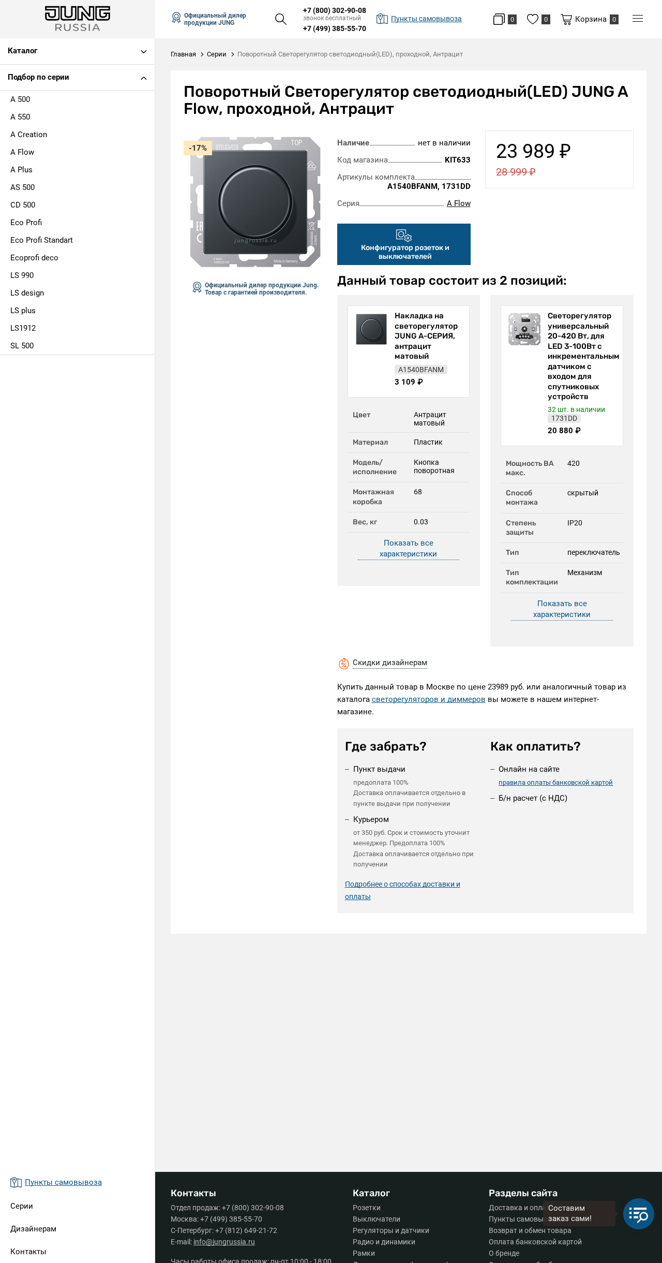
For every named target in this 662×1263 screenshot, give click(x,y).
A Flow (22, 152)
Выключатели (376, 1219)
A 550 (20, 117)
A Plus (21, 169)
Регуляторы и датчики (391, 1230)
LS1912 (23, 328)
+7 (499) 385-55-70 (334, 28)
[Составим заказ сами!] (638, 1213)
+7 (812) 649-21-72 (246, 1230)
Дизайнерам (33, 1228)
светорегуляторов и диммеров (429, 699)
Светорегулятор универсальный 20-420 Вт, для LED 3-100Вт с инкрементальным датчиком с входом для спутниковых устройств (583, 356)
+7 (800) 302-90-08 (334, 10)
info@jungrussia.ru (224, 1242)
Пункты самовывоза (524, 1219)
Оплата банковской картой (535, 1242)
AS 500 (22, 187)
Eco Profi (26, 222)
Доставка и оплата (521, 1207)
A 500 (20, 99)
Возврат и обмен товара (530, 1230)
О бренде (504, 1253)
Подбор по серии (38, 77)
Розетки (367, 1207)
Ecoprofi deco (34, 257)
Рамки (364, 1253)
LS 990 (22, 275)
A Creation (28, 134)
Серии (21, 1206)
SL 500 (22, 345)
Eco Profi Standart (41, 240)
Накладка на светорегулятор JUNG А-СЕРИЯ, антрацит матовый (426, 336)
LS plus (23, 310)
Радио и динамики (384, 1242)
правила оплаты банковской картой (556, 782)
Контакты (28, 1251)
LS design (27, 293)
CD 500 (22, 205)
